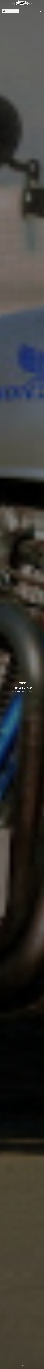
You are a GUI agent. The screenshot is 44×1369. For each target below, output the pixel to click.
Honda (22, 683)
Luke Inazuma (16, 691)
